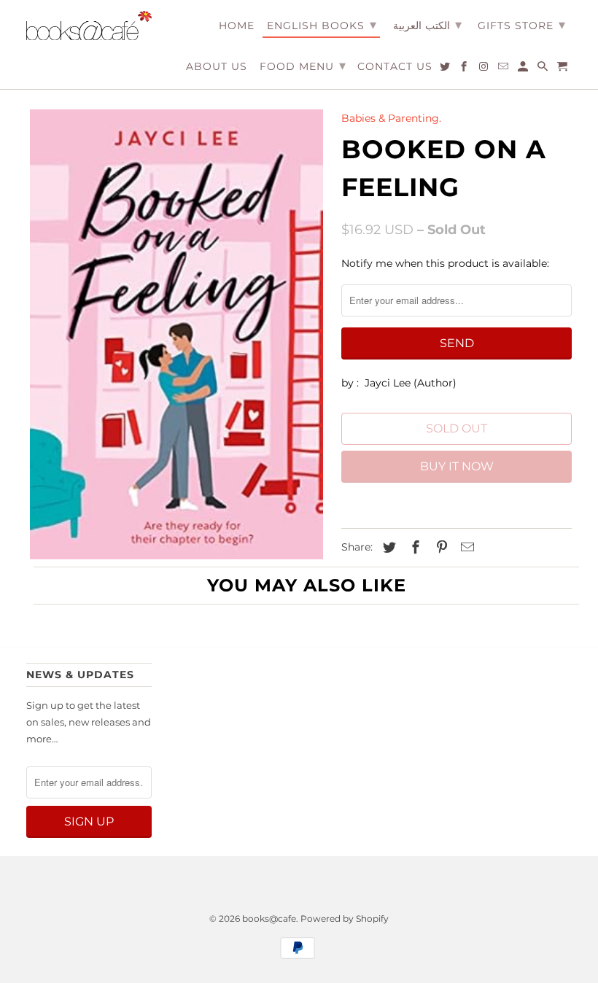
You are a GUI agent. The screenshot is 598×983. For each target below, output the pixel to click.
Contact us (394, 67)
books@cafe (269, 918)
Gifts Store (522, 25)
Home (237, 26)
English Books (322, 25)
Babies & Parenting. (391, 118)
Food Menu (303, 66)
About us (216, 67)
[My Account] (524, 69)
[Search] (543, 69)
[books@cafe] (89, 25)
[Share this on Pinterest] (439, 548)
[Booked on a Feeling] (176, 334)
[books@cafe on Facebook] (465, 69)
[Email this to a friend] (465, 548)
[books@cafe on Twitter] (446, 69)
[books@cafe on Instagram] (484, 69)
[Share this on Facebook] (413, 548)
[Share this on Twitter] (387, 548)
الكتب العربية (427, 25)
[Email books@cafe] (504, 69)
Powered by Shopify (344, 918)
